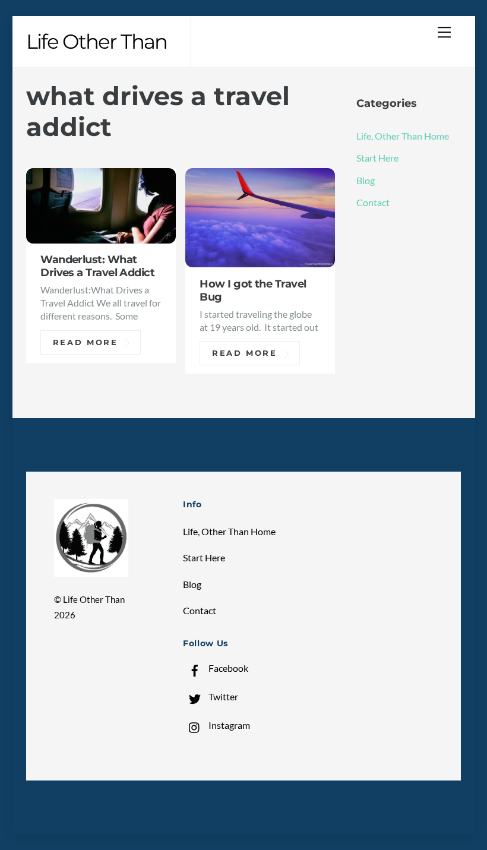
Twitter (222, 696)
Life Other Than (94, 600)
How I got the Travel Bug (253, 290)
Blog (365, 180)
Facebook (227, 668)
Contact (373, 202)
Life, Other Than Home (402, 135)
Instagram (228, 725)
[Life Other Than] (91, 571)
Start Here (377, 157)
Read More (85, 342)
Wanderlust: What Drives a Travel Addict (97, 265)
